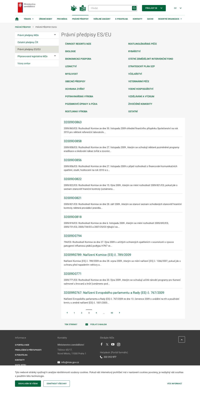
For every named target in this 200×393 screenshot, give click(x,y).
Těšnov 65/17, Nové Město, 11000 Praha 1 (72, 351)
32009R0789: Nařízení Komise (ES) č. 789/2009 (97, 255)
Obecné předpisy (75, 81)
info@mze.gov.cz (70, 362)
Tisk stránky (71, 324)
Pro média (62, 19)
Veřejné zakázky (101, 19)
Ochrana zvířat (75, 89)
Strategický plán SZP (141, 66)
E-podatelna (121, 19)
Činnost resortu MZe (78, 43)
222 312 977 (110, 357)
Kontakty (137, 19)
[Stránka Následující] (119, 313)
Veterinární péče (138, 81)
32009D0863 (73, 122)
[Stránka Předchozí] (67, 313)
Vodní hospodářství (140, 89)
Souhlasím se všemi (28, 384)
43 (112, 313)
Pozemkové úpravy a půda (81, 104)
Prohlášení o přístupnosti (28, 350)
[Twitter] (107, 345)
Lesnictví (71, 66)
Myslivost (71, 73)
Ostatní (133, 111)
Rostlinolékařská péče (142, 43)
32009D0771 (73, 274)
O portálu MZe (22, 345)
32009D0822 (73, 179)
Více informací (174, 384)
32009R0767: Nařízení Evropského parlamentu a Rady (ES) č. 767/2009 (114, 293)
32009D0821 (73, 198)
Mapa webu (20, 365)
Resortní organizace (168, 19)
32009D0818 (73, 217)
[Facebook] (101, 345)
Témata (27, 19)
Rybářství (134, 51)
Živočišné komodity (140, 104)
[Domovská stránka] (17, 19)
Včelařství (135, 73)
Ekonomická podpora (78, 58)
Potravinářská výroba (79, 96)
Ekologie (70, 51)
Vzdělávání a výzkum (141, 96)
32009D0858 (73, 141)
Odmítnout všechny (57, 384)
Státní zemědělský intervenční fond (150, 58)
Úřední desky (45, 19)
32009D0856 (73, 160)
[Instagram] (118, 345)
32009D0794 (73, 236)
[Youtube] (113, 345)
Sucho (150, 19)
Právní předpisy (80, 19)
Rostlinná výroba (76, 111)
